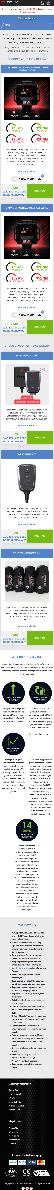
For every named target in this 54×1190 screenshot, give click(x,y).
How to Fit (14, 1135)
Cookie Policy (15, 1101)
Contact (12, 1143)
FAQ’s (12, 1098)
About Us (13, 1128)
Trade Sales (14, 1090)
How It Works (15, 1094)
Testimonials (14, 1139)
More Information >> (27, 171)
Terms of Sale (15, 1109)
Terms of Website (17, 1105)
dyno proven (24, 968)
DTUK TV (13, 1131)
